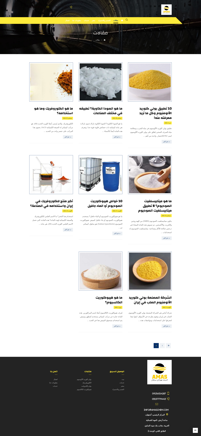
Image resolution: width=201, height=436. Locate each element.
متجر (122, 386)
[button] (159, 6)
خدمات (122, 383)
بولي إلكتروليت (86, 386)
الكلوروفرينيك (86, 383)
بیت (123, 379)
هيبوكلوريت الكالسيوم (84, 389)
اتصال (55, 379)
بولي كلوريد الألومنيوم (84, 379)
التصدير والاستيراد (118, 389)
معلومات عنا (53, 383)
